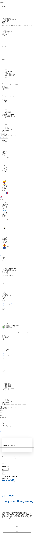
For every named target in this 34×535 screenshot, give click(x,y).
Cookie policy (5, 492)
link (2, 6)
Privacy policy (5, 489)
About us (5, 486)
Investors (5, 487)
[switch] (0, 135)
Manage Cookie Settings (19, 513)
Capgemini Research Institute (6, 273)
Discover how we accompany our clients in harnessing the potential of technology (14, 404)
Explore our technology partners (6, 302)
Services (4, 46)
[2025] (2, 471)
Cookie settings (6, 491)
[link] (8, 2)
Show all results (2, 420)
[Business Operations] (5, 467)
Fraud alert (5, 493)
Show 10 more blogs (5, 478)
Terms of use (5, 488)
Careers (4, 59)
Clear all (3, 474)
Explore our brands (4, 300)
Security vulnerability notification (8, 490)
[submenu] (4, 257)
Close (1, 410)
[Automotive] (5, 465)
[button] (5, 193)
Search (1, 406)
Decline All (17, 531)
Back (6, 69)
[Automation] (5, 469)
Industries (4, 23)
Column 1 (5, 509)
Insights (4, 6)
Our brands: (3, 498)
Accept (17, 526)
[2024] (2, 472)
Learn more (3, 10)
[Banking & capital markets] (5, 466)
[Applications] (5, 468)
